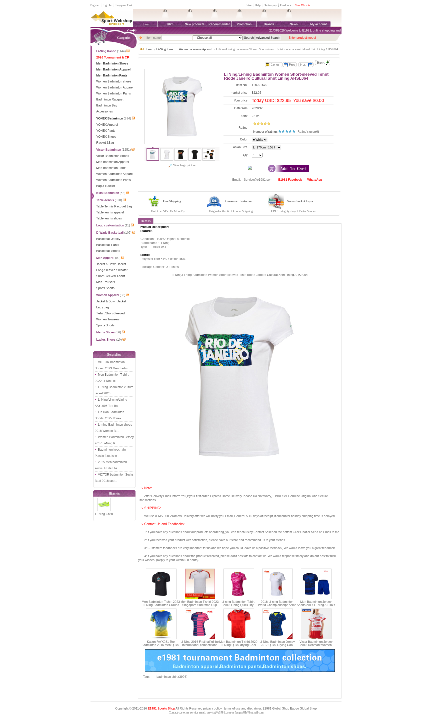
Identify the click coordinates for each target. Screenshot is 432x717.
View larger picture (184, 165)
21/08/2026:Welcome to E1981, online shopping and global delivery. (308, 30)
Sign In (107, 5)
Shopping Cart (123, 5)
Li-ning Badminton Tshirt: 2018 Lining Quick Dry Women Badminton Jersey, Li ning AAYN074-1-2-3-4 (238, 607)
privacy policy (212, 708)
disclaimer (254, 708)
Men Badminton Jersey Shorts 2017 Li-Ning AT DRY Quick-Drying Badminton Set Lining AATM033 (316, 607)
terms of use (232, 708)
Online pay (270, 5)
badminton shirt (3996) (171, 677)
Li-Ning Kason (165, 49)
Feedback (286, 5)
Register (95, 5)
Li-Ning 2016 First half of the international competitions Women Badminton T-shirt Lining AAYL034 (199, 647)
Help (257, 5)
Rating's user (306, 131)
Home (145, 24)
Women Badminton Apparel (195, 49)
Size (249, 5)
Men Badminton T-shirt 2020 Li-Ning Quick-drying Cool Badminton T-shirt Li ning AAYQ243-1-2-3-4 (238, 647)
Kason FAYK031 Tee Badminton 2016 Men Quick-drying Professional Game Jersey (161, 647)
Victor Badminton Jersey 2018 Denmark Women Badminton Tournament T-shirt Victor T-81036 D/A (316, 647)
